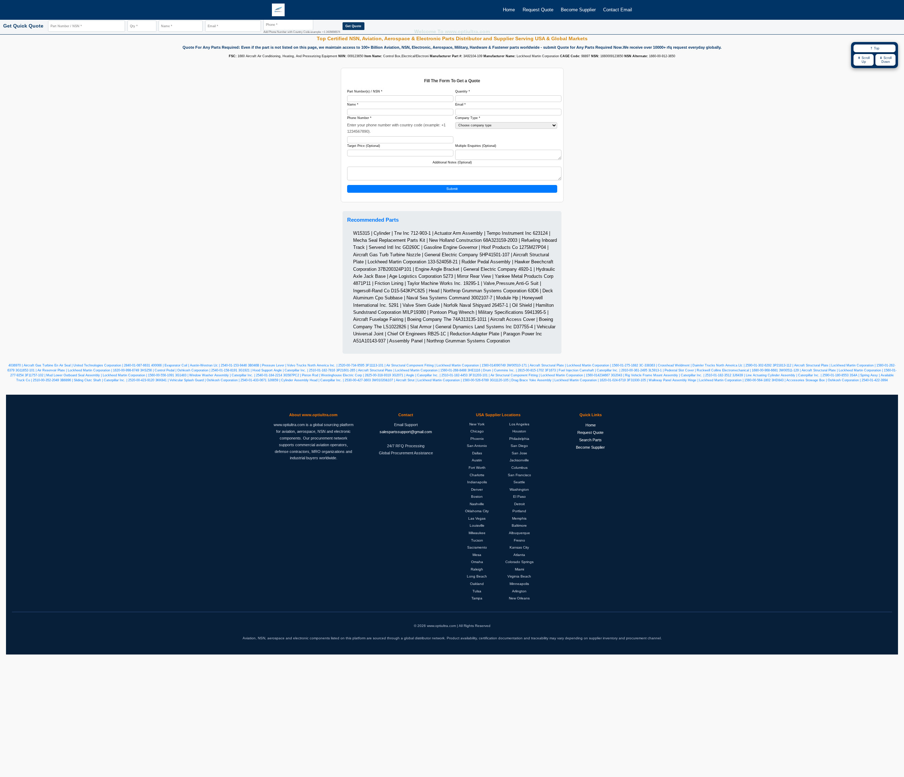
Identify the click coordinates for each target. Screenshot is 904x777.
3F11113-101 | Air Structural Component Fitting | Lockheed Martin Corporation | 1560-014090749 (435, 365)
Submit (452, 189)
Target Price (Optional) (363, 146)
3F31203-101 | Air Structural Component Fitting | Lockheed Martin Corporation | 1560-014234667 (539, 375)
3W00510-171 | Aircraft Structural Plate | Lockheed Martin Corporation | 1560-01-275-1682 (572, 365)
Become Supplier (578, 9)
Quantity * (462, 91)
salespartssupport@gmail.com (406, 432)
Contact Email (617, 9)
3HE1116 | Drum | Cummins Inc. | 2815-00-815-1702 (506, 370)
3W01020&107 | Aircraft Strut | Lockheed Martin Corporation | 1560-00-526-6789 (430, 380)
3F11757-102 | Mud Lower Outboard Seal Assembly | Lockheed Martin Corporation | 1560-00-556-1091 (99, 375)
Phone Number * (359, 118)
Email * (460, 104)
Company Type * (467, 118)
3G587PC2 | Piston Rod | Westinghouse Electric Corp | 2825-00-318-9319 (337, 375)
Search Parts (590, 440)
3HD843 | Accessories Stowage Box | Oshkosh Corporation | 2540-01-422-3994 (830, 380)
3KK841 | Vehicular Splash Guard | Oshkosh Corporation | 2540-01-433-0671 (211, 380)
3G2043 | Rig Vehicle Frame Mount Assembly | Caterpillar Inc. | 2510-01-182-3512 (671, 375)
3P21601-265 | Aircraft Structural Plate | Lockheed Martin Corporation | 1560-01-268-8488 (401, 370)
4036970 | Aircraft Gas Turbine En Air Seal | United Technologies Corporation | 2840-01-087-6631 (79, 365)
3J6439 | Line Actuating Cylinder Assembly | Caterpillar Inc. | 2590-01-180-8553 (790, 375)
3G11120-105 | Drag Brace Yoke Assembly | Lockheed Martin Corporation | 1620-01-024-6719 (558, 380)
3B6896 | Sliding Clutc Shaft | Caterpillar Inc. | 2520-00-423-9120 (107, 380)
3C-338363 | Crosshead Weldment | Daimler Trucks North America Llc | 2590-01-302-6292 (705, 365)
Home (509, 9)
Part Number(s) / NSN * (364, 91)
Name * (352, 104)
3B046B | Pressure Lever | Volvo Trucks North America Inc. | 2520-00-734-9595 (306, 365)
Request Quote (538, 9)
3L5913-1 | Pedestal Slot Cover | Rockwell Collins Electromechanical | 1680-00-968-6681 (713, 370)
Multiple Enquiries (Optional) (475, 146)
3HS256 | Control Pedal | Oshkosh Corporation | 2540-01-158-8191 (188, 370)
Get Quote (353, 26)
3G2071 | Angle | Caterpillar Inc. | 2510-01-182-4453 (430, 375)
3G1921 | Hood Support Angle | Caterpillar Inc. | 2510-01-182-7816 (286, 370)
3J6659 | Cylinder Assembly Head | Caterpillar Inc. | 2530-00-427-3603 (319, 380)
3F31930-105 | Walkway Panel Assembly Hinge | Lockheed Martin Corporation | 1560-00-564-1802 (699, 380)
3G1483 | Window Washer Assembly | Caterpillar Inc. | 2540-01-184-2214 (228, 375)
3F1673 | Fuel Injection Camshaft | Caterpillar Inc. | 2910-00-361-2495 (596, 370)
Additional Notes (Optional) (452, 162)
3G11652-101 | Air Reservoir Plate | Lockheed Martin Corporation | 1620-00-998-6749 (77, 370)
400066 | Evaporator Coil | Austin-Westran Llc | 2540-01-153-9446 (199, 365)
